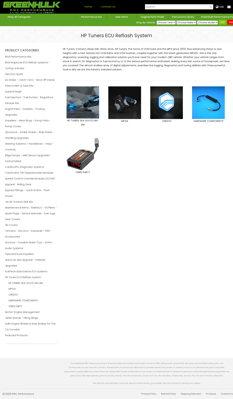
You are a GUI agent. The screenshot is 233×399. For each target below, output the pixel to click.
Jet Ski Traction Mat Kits (19, 202)
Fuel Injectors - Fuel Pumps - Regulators (29, 97)
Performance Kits (91, 17)
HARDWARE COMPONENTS (23, 300)
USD (221, 7)
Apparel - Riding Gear (18, 184)
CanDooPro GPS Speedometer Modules (29, 172)
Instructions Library (183, 17)
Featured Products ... (17, 335)
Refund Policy (168, 393)
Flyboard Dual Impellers (19, 254)
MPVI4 (12, 289)
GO (222, 22)
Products (211, 393)
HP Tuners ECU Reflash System (23, 277)
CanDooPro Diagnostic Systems (25, 167)
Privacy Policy (148, 393)
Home (88, 6)
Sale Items (121, 17)
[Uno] (32, 7)
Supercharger (14, 91)
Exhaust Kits (12, 103)
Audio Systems (14, 248)
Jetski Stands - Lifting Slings (21, 318)
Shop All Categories (19, 17)
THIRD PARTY (15, 306)
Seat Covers (13, 219)
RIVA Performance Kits (18, 56)
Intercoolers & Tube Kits (19, 85)
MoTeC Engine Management (22, 312)
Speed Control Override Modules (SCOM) (30, 178)
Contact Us (108, 6)
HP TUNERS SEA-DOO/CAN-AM (26, 283)
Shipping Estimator (191, 393)
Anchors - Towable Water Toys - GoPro (29, 242)
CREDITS (13, 294)
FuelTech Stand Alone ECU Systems (26, 271)
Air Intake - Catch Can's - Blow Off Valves (30, 80)
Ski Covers (11, 225)
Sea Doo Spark (14, 74)
